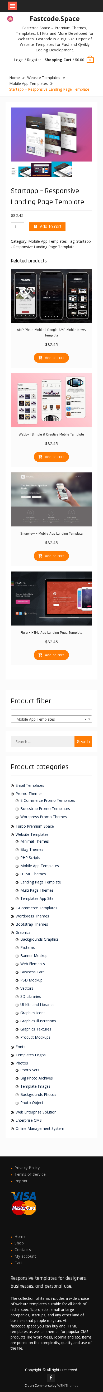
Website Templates (43, 77)
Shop (19, 1243)
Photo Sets (29, 1069)
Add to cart (51, 226)
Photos (22, 1063)
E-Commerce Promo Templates (47, 800)
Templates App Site (37, 898)
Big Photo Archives (36, 1078)
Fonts (20, 1046)
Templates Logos (31, 1054)
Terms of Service (30, 1174)
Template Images (35, 1086)
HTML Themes (33, 873)
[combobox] (51, 719)
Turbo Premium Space (35, 826)
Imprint (21, 1180)
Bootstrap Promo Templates (45, 808)
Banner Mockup (34, 955)
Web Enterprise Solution (36, 1112)
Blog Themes (31, 849)
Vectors (26, 988)
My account (25, 1256)
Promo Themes (29, 793)
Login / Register (27, 59)
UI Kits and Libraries (37, 1004)
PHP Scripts (30, 857)
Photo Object (31, 1102)
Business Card (32, 971)
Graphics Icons (32, 1012)
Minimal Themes (34, 841)
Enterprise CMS (29, 1120)
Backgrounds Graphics (39, 939)
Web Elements (32, 963)
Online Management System (40, 1128)
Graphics (23, 932)
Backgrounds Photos (38, 1094)
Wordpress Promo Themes (43, 816)
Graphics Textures (35, 1029)
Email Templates (30, 785)
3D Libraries (30, 996)
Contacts (23, 1249)
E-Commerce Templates (36, 907)
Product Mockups (35, 1037)
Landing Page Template (40, 882)
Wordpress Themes (32, 916)
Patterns (27, 947)
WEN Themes (67, 1385)
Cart (18, 1262)
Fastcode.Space (55, 18)
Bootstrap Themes (32, 924)
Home (14, 77)
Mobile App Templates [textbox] (50, 719)
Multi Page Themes (37, 890)
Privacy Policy (27, 1167)
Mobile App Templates (28, 83)
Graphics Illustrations (38, 1020)
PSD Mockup (31, 980)
